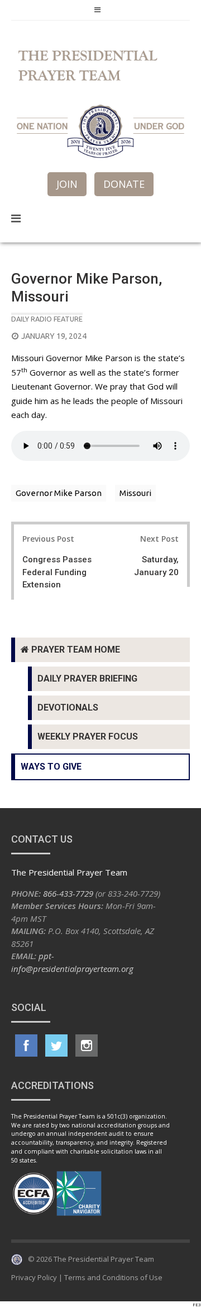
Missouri (135, 493)
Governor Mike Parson (59, 493)
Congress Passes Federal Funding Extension (57, 572)
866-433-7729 (68, 893)
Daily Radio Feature (47, 319)
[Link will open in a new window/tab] (26, 1045)
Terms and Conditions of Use (113, 1277)
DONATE (124, 184)
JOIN (67, 184)
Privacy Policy (34, 1277)
